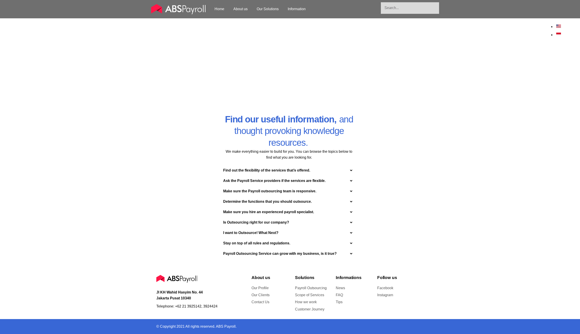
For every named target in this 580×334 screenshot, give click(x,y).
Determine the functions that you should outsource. (267, 201)
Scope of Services (309, 295)
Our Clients (260, 295)
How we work (306, 302)
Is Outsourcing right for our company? (256, 222)
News (340, 288)
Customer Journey (309, 309)
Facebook (385, 288)
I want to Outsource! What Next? (250, 233)
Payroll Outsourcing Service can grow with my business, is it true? (280, 253)
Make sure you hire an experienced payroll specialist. (268, 212)
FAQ (339, 295)
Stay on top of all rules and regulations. (256, 243)
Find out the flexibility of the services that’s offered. (266, 170)
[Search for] (410, 8)
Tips (339, 302)
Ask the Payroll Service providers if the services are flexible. (274, 181)
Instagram (385, 295)
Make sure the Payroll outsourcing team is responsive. (269, 191)
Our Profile (260, 288)
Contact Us (260, 302)
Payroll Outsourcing (311, 288)
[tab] (288, 170)
